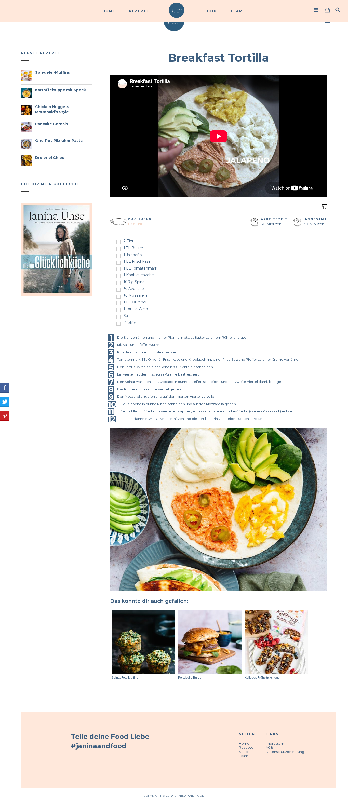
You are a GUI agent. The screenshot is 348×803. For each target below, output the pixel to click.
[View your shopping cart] (327, 10)
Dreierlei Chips (49, 157)
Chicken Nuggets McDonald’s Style (52, 109)
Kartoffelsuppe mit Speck (60, 90)
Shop (210, 11)
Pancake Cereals (51, 124)
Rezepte (139, 11)
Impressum (275, 743)
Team (236, 11)
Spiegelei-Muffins (52, 72)
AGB (269, 747)
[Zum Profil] (315, 9)
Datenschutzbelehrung (285, 752)
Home (108, 11)
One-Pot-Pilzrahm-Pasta (59, 140)
